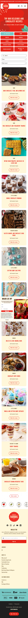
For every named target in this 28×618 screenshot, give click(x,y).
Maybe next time (7, 319)
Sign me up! (7, 311)
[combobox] (2, 309)
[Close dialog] (27, 297)
